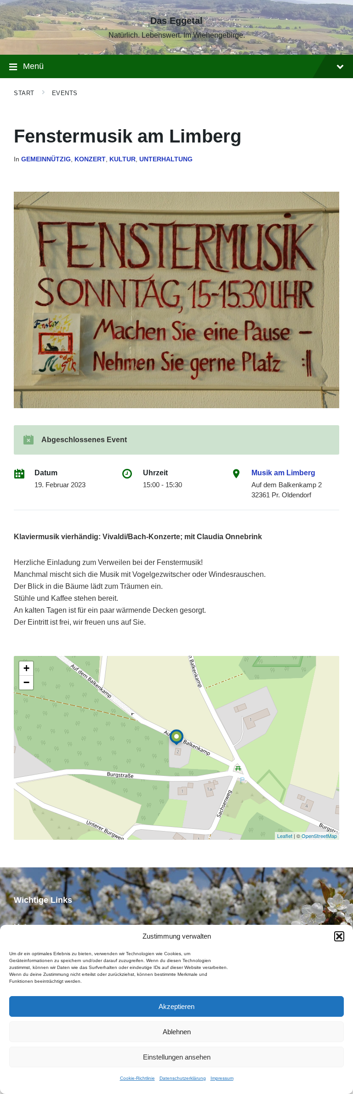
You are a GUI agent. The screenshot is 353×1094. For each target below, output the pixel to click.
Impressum (222, 1078)
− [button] (26, 682)
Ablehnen (177, 1032)
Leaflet (284, 835)
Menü (33, 66)
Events (65, 93)
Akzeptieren (176, 1006)
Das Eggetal (176, 21)
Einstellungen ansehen (177, 1057)
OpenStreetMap (319, 835)
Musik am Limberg (283, 473)
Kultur (122, 159)
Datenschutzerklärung (182, 1078)
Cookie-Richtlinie (137, 1078)
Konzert (90, 159)
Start (24, 93)
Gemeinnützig (46, 159)
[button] (339, 936)
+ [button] (26, 668)
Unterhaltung (166, 159)
